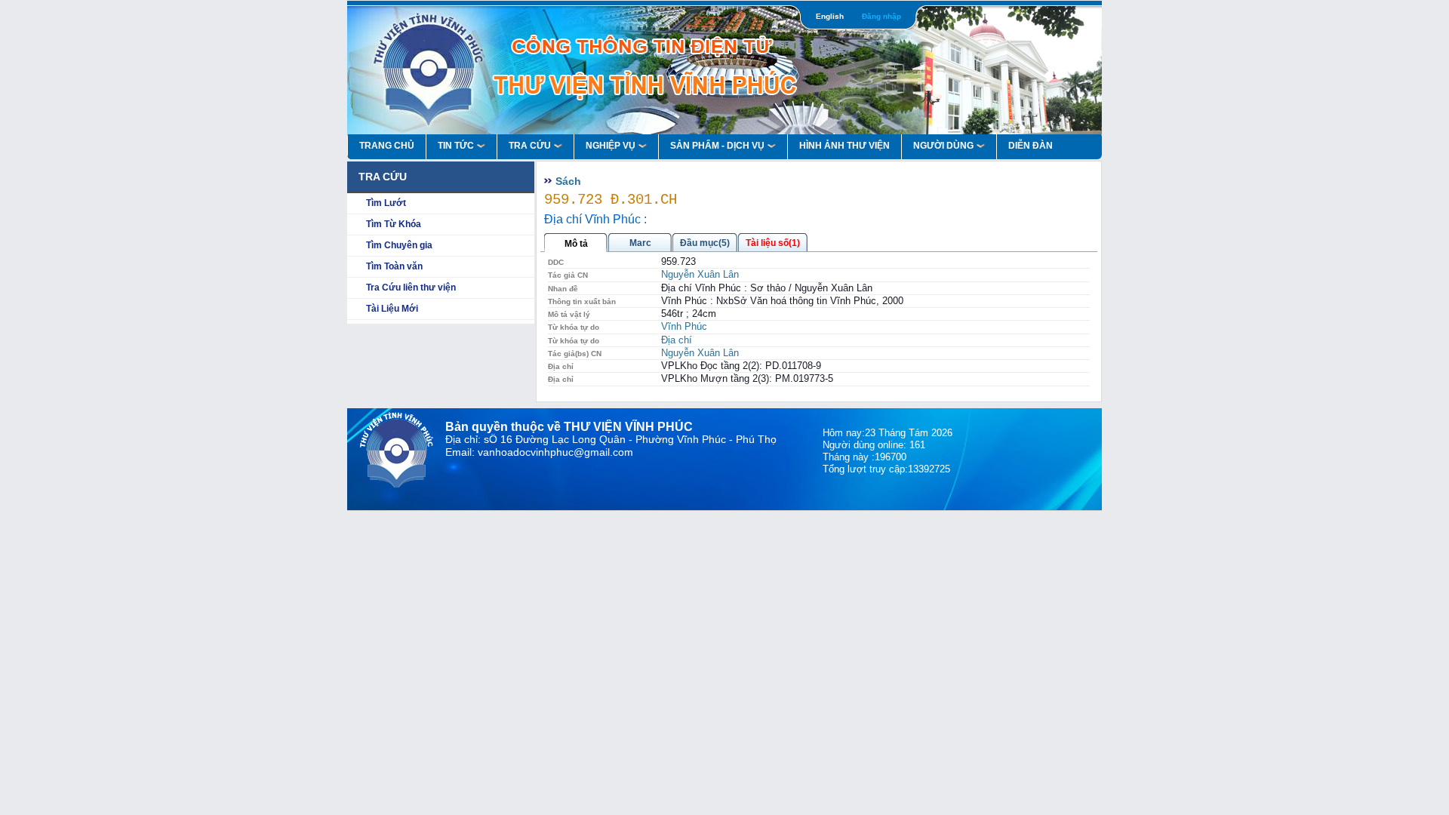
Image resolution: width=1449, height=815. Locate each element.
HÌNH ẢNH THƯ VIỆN (844, 145)
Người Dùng (943, 145)
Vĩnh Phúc (684, 326)
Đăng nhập (881, 16)
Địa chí (676, 340)
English (830, 16)
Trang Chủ (386, 145)
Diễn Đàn (1030, 145)
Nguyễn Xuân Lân (700, 274)
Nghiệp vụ (610, 145)
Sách (568, 181)
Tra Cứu (530, 145)
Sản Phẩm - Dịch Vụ (717, 145)
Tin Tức (456, 145)
